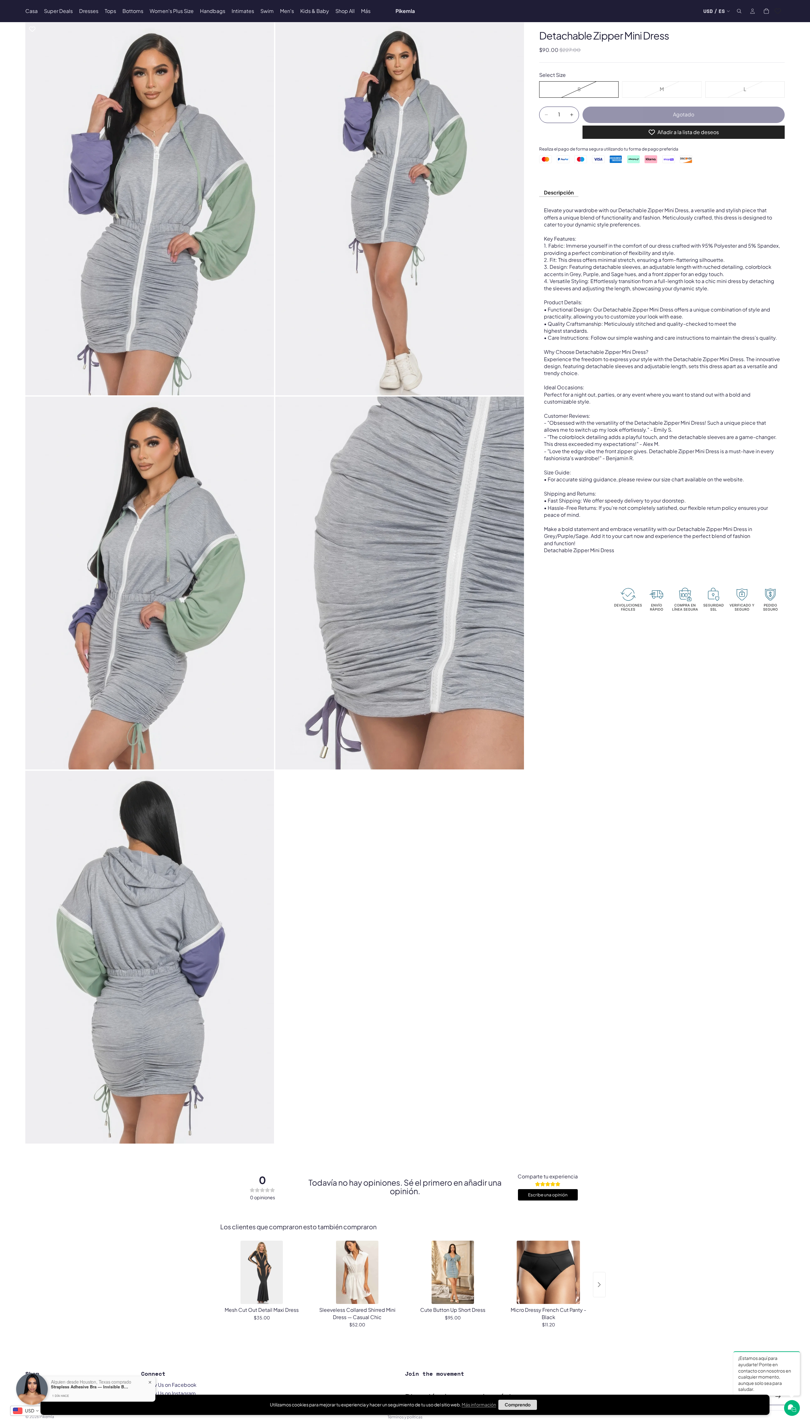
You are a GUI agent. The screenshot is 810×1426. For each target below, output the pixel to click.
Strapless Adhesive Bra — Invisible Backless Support (90, 1386)
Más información (479, 1404)
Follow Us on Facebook (168, 1384)
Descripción (559, 192)
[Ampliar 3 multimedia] (149, 583)
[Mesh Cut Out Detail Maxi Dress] (262, 1272)
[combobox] (26, 1411)
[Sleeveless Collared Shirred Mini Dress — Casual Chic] (357, 1272)
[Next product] (599, 1284)
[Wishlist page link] (778, 11)
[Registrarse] (778, 1396)
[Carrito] (766, 11)
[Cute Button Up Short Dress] (453, 1272)
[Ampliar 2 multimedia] (399, 208)
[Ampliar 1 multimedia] (149, 208)
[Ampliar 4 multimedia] (399, 583)
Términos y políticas (405, 1417)
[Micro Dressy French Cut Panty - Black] (548, 1272)
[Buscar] (739, 11)
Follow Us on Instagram (168, 1393)
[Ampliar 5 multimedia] (149, 957)
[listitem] (366, 11)
